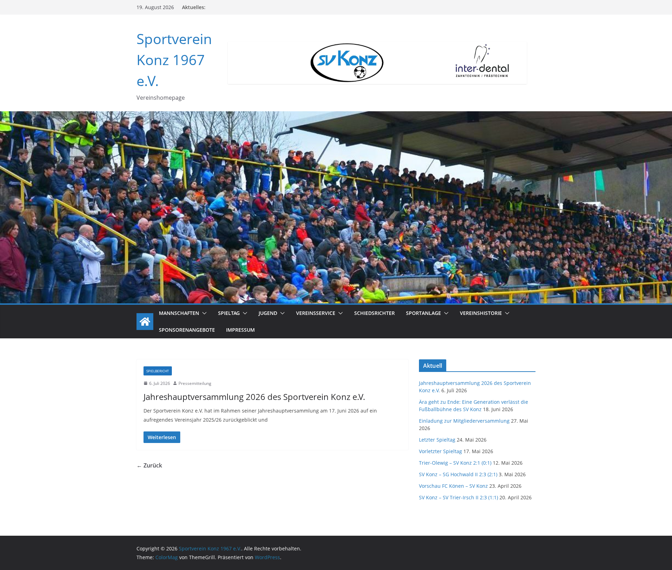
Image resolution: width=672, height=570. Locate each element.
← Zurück (149, 465)
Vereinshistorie (481, 313)
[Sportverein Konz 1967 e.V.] (144, 321)
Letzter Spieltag (437, 439)
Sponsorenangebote (187, 329)
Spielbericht (157, 370)
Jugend (268, 313)
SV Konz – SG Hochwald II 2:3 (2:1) (458, 474)
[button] (203, 313)
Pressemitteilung (194, 383)
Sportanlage (423, 313)
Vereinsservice (315, 313)
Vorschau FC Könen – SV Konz (453, 486)
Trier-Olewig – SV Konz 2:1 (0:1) (455, 462)
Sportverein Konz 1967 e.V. (174, 59)
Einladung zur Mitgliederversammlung (464, 420)
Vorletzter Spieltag (440, 451)
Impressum (240, 329)
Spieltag (229, 313)
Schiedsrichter (374, 313)
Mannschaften (179, 313)
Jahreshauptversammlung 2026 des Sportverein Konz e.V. (254, 396)
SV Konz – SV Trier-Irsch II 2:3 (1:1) (458, 497)
